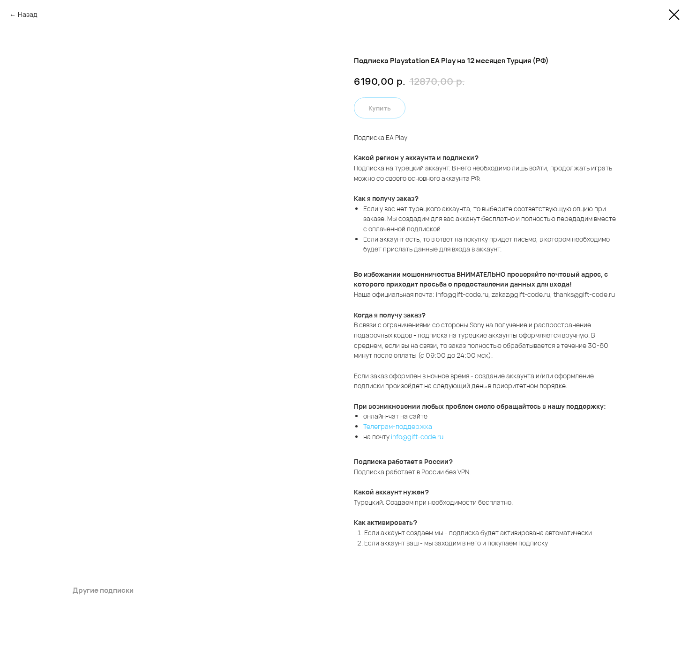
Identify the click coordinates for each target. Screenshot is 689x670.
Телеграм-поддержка (397, 426)
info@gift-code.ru (417, 436)
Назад (27, 14)
